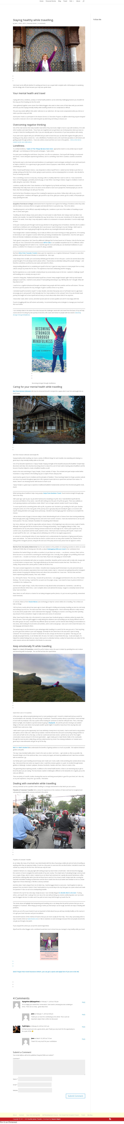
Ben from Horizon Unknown (22, 391)
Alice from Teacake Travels (28, 253)
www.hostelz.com (33, 919)
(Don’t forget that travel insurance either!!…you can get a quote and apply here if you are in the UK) (46, 972)
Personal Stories (51, 1)
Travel (65, 1)
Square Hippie (56, 1119)
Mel (14, 747)
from (17, 747)
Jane (16, 23)
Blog (59, 1)
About (78, 1)
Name (15, 1079)
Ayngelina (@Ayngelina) (31, 1002)
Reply (83, 1002)
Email (15, 1085)
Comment (16, 1058)
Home (41, 1)
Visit (70, 1)
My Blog (89, 1115)
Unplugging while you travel (56, 549)
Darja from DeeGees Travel (52, 493)
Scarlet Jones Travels (35, 1119)
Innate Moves (33, 602)
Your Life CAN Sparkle (33, 1115)
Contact (21, 1115)
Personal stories (32, 23)
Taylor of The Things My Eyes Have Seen (39, 149)
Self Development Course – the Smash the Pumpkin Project (60, 1115)
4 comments (41, 23)
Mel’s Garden (23, 747)
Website (15, 1090)
